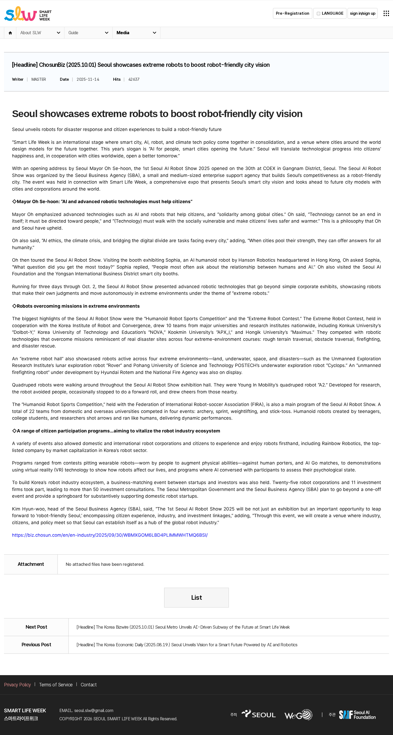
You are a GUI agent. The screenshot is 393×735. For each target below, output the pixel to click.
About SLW (30, 32)
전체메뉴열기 (386, 13)
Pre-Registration (292, 13)
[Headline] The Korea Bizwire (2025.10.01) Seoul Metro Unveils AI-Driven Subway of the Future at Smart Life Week (183, 627)
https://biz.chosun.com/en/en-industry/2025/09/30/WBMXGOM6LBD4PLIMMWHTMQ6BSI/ (110, 535)
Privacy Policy (17, 684)
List (196, 597)
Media (123, 32)
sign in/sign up (362, 13)
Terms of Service (56, 684)
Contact (89, 684)
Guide (73, 32)
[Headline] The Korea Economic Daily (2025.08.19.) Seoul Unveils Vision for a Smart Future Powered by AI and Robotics (187, 644)
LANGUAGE (333, 13)
